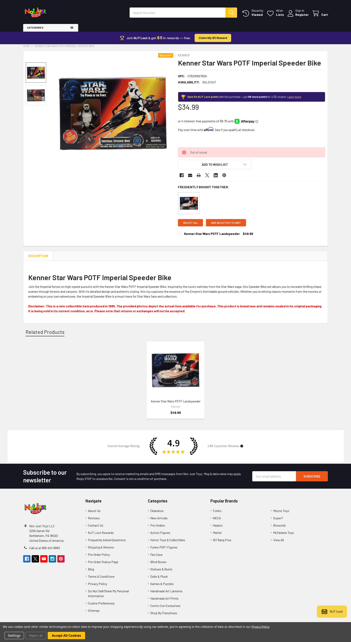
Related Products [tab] (45, 332)
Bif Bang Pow (222, 540)
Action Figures (160, 532)
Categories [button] (35, 27)
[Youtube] (44, 558)
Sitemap (94, 610)
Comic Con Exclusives (165, 606)
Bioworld (279, 525)
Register (302, 14)
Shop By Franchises (163, 613)
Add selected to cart (226, 222)
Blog (91, 569)
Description (38, 256)
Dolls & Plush (159, 576)
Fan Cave (156, 554)
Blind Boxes (158, 562)
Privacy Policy (97, 584)
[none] (113, 113)
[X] (207, 175)
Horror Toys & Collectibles (167, 540)
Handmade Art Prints (164, 598)
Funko (217, 511)
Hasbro (218, 525)
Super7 (278, 518)
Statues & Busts (161, 569)
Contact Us (95, 525)
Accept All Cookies (66, 635)
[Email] (190, 175)
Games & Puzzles (162, 584)
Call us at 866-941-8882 (44, 548)
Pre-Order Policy (99, 554)
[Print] (198, 175)
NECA (217, 518)
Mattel (217, 532)
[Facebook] (181, 175)
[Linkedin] (215, 175)
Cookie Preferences (101, 603)
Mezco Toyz (281, 511)
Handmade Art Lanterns (166, 591)
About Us (94, 511)
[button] (215, 164)
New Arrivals (159, 518)
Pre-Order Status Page (103, 562)
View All (278, 540)
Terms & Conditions (101, 576)
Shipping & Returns (101, 547)
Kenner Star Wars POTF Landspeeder (212, 234)
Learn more (294, 96)
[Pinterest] (224, 175)
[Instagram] (52, 558)
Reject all (36, 635)
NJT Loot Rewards (101, 532)
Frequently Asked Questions (107, 540)
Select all (190, 222)
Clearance (157, 511)
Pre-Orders (157, 525)
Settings (14, 635)
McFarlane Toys (283, 532)
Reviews (94, 518)
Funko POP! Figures (163, 547)
